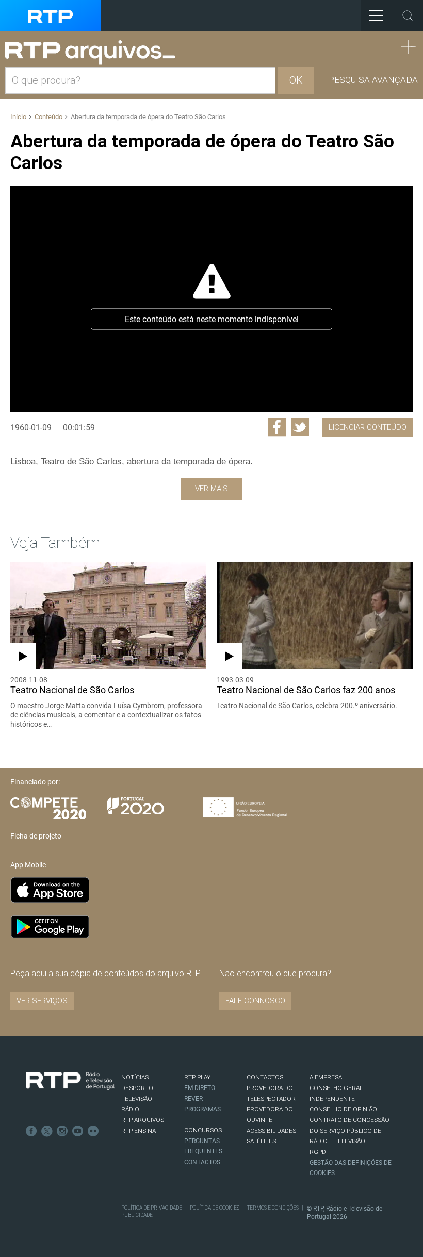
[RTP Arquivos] (94, 52)
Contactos (202, 1162)
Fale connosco (255, 1000)
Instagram (62, 1131)
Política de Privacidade (151, 1208)
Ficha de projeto (35, 836)
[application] (211, 298)
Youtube (78, 1131)
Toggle (407, 15)
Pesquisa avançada (373, 80)
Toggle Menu (376, 15)
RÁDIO (130, 1109)
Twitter (47, 1131)
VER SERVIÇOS (42, 1000)
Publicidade (137, 1215)
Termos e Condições (273, 1208)
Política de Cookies (214, 1208)
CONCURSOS (203, 1130)
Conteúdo (48, 117)
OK (296, 80)
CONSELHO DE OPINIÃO (343, 1109)
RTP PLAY (197, 1077)
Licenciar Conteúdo (367, 427)
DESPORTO (137, 1088)
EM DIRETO (199, 1088)
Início (18, 117)
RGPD (318, 1151)
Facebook (31, 1131)
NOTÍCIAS (135, 1077)
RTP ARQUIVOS (142, 1120)
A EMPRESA (326, 1077)
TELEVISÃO (136, 1098)
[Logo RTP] (70, 1081)
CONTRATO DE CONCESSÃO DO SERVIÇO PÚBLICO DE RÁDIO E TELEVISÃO (349, 1130)
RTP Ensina (138, 1130)
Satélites (261, 1141)
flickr (93, 1131)
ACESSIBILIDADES (271, 1130)
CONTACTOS (265, 1077)
